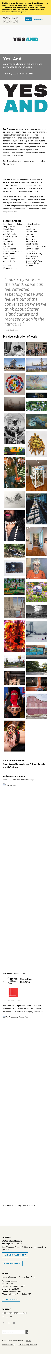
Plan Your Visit (10, 1299)
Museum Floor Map (12, 1264)
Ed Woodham (12, 767)
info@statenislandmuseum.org (14, 1313)
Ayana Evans (8, 764)
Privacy (28, 1341)
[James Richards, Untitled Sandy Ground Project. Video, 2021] (36, 395)
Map (20, 1244)
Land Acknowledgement (14, 1255)
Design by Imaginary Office (27, 1345)
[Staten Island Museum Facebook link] (4, 1322)
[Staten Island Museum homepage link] (11, 20)
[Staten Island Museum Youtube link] (14, 1322)
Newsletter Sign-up (8, 1345)
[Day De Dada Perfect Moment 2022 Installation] (36, 475)
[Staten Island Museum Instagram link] (9, 1322)
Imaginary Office (28, 1205)
